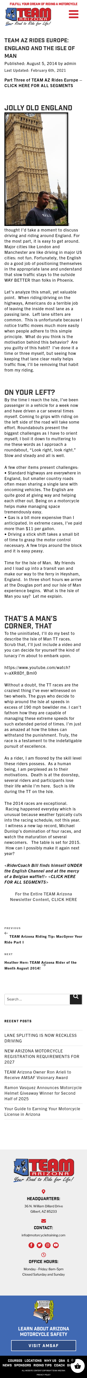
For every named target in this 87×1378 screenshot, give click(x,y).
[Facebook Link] (31, 1245)
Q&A (62, 1361)
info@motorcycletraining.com (43, 1235)
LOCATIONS (33, 1361)
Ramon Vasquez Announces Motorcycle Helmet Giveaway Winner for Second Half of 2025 (43, 1093)
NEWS (7, 1365)
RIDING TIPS (42, 1365)
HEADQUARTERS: (43, 1199)
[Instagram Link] (48, 1245)
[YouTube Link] (56, 1245)
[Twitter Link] (39, 1245)
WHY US (50, 1361)
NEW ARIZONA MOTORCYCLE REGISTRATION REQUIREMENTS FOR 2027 (42, 1056)
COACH (59, 1365)
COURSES (15, 1361)
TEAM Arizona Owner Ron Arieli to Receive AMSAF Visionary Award (37, 1074)
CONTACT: (43, 1228)
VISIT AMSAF (44, 1346)
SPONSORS (22, 1365)
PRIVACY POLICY (44, 1375)
